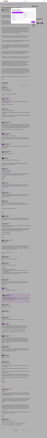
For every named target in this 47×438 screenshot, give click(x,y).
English (13, 12)
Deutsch (13, 14)
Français (25, 14)
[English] (6, 1)
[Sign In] (45, 1)
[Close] (34, 10)
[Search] (43, 1)
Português (13, 19)
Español (25, 12)
